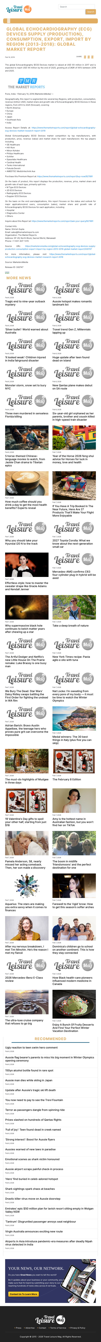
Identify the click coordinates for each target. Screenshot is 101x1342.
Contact (42, 1328)
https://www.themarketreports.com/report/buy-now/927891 (65, 176)
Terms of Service (58, 1328)
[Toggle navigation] (8, 20)
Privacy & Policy (77, 1328)
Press (18, 1328)
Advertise (30, 1328)
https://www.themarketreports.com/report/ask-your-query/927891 (62, 221)
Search (90, 11)
